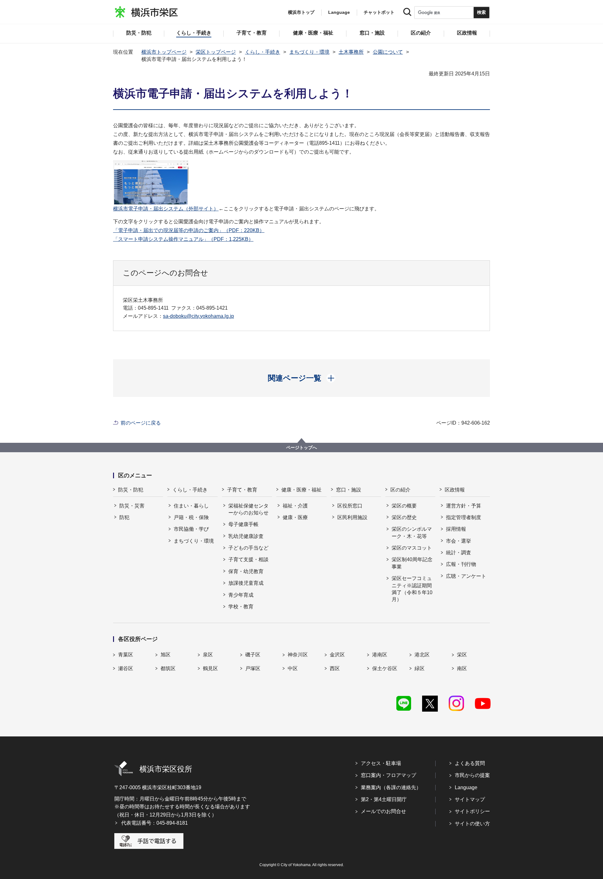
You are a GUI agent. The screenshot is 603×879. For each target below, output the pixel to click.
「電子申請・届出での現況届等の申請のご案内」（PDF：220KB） (188, 230)
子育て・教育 (242, 489)
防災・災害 (131, 505)
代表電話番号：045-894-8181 (154, 823)
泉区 (208, 654)
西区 (335, 668)
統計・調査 (458, 552)
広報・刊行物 (461, 564)
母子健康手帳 (243, 524)
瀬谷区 (125, 668)
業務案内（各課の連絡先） (391, 787)
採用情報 (456, 529)
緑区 (420, 668)
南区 (462, 668)
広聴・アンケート (466, 576)
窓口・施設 (348, 489)
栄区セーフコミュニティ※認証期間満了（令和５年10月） (412, 589)
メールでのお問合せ (383, 811)
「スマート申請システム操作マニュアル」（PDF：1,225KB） (183, 239)
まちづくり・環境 (309, 52)
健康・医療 (295, 517)
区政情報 (455, 489)
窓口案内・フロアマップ (388, 775)
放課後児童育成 (245, 583)
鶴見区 (210, 668)
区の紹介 (400, 489)
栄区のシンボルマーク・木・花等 (412, 532)
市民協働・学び (191, 529)
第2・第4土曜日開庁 (384, 799)
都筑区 (168, 668)
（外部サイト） (166, 208)
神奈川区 (298, 654)
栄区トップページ (216, 52)
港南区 (379, 654)
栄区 (462, 654)
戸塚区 (252, 668)
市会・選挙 (458, 541)
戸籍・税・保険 (191, 517)
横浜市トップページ (164, 52)
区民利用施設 (352, 517)
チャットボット (379, 12)
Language (466, 787)
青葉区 (125, 654)
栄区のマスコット (412, 548)
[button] (301, 378)
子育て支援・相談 (248, 559)
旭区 (165, 654)
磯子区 (252, 654)
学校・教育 (240, 606)
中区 (293, 668)
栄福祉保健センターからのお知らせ (248, 509)
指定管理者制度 (463, 517)
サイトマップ (470, 799)
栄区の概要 (404, 505)
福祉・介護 (295, 505)
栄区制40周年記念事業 (412, 563)
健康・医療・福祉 (301, 489)
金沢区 (337, 654)
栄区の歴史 (404, 517)
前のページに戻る (141, 423)
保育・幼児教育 (245, 571)
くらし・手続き (262, 52)
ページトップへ (301, 447)
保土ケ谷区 (384, 668)
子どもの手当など (248, 548)
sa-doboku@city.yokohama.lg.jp (198, 316)
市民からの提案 (472, 775)
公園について (388, 52)
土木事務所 (351, 52)
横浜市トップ (301, 12)
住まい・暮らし (191, 505)
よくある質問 (470, 763)
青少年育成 (240, 595)
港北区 (422, 654)
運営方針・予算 (463, 505)
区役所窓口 (349, 505)
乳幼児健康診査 (245, 536)
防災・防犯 (130, 489)
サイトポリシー (472, 811)
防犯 (124, 517)
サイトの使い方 (472, 823)
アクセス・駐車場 (381, 763)
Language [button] (339, 12)
